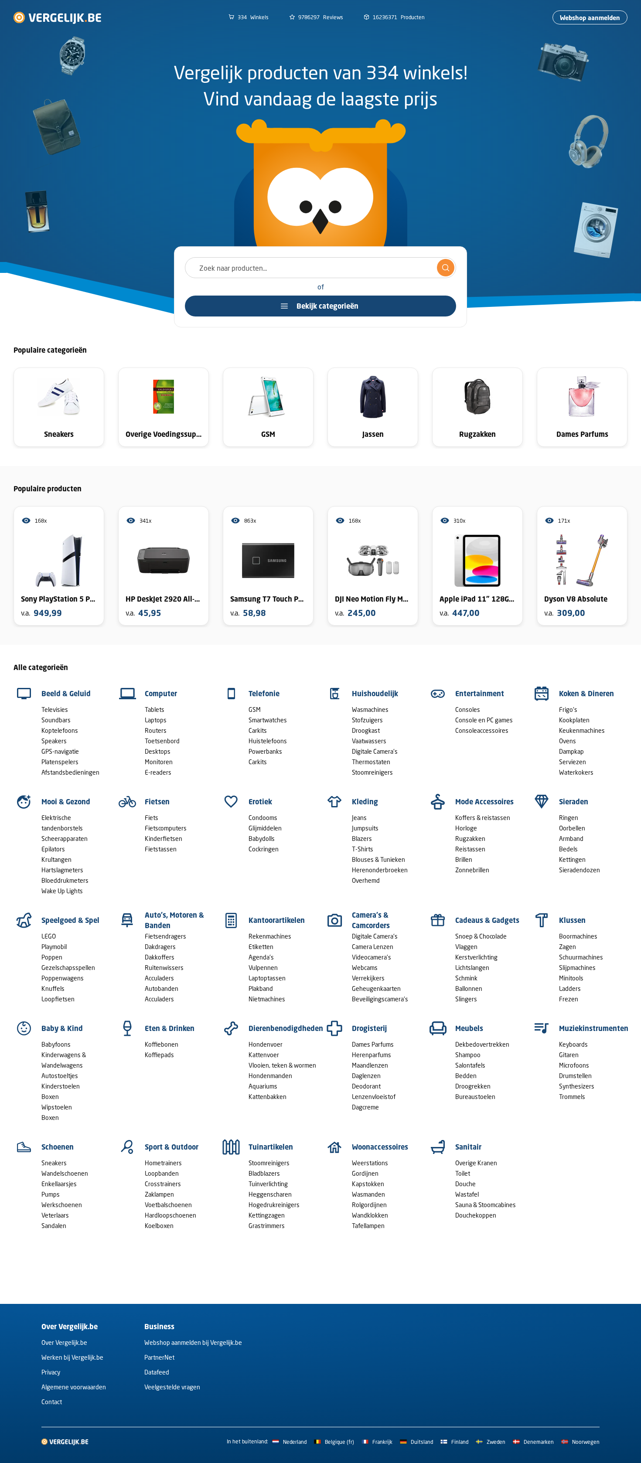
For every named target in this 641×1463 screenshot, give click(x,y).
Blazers (362, 838)
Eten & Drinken (169, 1028)
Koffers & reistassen (482, 817)
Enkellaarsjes (59, 1183)
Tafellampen (368, 1225)
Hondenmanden (270, 1075)
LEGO (48, 936)
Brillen (463, 859)
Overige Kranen (476, 1163)
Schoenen (57, 1147)
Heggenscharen (270, 1194)
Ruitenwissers (164, 967)
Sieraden (573, 801)
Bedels (568, 849)
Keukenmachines (582, 730)
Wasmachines (370, 709)
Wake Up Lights (62, 891)
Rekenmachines (270, 936)
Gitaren (569, 1054)
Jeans (359, 817)
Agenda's (261, 957)
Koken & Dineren (586, 693)
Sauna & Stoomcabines (485, 1204)
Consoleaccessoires (481, 730)
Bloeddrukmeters (65, 880)
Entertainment (479, 693)
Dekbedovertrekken (482, 1044)
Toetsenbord (162, 741)
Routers (156, 730)
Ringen (568, 817)
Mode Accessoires (484, 801)
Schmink (466, 978)
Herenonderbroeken (380, 870)
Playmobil (54, 946)
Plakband (261, 988)
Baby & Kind (62, 1028)
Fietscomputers (166, 828)
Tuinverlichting (268, 1183)
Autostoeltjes (59, 1075)
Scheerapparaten (64, 838)
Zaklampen (159, 1194)
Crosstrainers (163, 1183)
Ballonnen (468, 988)
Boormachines (578, 936)
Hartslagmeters (62, 870)
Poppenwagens (62, 978)
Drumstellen (575, 1075)
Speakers (54, 741)
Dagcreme (365, 1107)
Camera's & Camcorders (371, 920)
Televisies (54, 709)
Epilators (53, 849)
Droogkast (366, 730)
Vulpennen (263, 967)
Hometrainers (163, 1163)
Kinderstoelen (60, 1086)
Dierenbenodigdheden (286, 1028)
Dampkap (571, 751)
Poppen (51, 957)
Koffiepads (159, 1054)
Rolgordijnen (369, 1204)
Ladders (570, 988)
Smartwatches (268, 720)
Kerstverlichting (476, 957)
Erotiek (260, 801)
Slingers (466, 999)
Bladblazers (264, 1173)
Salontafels (470, 1065)
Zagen (567, 946)
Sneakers (54, 1163)
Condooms (263, 817)
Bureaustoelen (475, 1096)
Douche (465, 1183)
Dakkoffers (159, 957)
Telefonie (264, 693)
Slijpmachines (577, 967)
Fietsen (157, 801)
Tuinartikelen (271, 1147)
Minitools (571, 978)
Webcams (365, 967)
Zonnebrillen (472, 870)
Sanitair (468, 1147)
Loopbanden (162, 1173)
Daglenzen (366, 1075)
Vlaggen (466, 946)
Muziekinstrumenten (593, 1028)
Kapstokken (368, 1183)
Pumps (50, 1194)
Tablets (154, 709)
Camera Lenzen (372, 946)
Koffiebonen (161, 1044)
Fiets (151, 817)
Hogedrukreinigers (274, 1204)
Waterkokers (576, 772)
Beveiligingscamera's (380, 999)
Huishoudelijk (375, 693)
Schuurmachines (581, 957)
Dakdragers (160, 946)
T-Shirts (362, 849)
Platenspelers (59, 762)
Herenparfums (371, 1054)
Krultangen (56, 859)
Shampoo (468, 1054)
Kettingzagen (267, 1215)
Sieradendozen (579, 870)
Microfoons (574, 1065)
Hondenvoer (266, 1044)
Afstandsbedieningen (70, 772)
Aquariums (263, 1086)
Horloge (466, 828)
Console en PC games (484, 720)
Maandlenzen (370, 1065)
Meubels (469, 1028)
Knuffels (53, 988)
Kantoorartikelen (277, 920)
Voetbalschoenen (168, 1204)
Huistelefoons (268, 741)
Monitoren (159, 762)
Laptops (156, 720)
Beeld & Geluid (66, 693)
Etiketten (261, 946)
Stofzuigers (367, 720)
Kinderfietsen (163, 838)
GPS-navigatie (60, 751)
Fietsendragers (165, 936)
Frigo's (568, 709)
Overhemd (366, 880)
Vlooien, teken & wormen (282, 1065)
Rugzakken (470, 838)
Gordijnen (365, 1173)
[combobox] (320, 267)
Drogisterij (369, 1028)
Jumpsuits (365, 828)
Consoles (467, 709)
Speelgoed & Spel (70, 920)
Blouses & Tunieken (378, 859)
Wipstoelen (56, 1107)
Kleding (365, 801)
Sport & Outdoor (171, 1147)
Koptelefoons (59, 730)
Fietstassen (161, 849)
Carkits (258, 730)
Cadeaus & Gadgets (487, 920)
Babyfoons (56, 1044)
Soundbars (56, 720)
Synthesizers (576, 1086)
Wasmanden (368, 1194)
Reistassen (470, 849)
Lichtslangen (472, 967)
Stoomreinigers (372, 772)
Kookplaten (574, 720)
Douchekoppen (475, 1215)
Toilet (462, 1173)
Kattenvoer (264, 1054)
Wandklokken (370, 1215)
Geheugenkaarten (376, 988)
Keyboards (573, 1044)
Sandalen (53, 1225)
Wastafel (467, 1194)
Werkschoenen (61, 1204)
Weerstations (370, 1163)
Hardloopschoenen (170, 1215)
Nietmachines (267, 999)
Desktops (157, 751)
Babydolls (262, 838)
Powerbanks (265, 751)
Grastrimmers (267, 1225)
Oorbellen (572, 828)
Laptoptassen (267, 978)
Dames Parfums (373, 1044)
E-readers (158, 772)
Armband (571, 838)
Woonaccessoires (380, 1147)
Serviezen (572, 762)
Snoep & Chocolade (481, 936)
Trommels (572, 1096)
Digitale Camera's (375, 751)
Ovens (567, 741)
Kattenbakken (267, 1096)
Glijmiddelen (265, 828)
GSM (255, 709)
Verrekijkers (368, 978)
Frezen (568, 999)
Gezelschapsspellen (68, 967)
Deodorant (366, 1086)
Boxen (50, 1096)
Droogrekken (473, 1086)
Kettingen (572, 859)
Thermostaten (371, 762)
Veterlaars (55, 1215)
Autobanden (161, 988)
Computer (161, 693)
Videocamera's (371, 957)
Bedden (466, 1075)
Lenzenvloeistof (374, 1096)
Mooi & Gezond (65, 801)
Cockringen (264, 849)
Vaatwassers (369, 741)
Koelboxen (159, 1225)
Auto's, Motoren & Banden (174, 920)
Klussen (572, 920)
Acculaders (159, 978)
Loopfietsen (58, 999)
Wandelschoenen (64, 1173)
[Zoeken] (445, 267)
